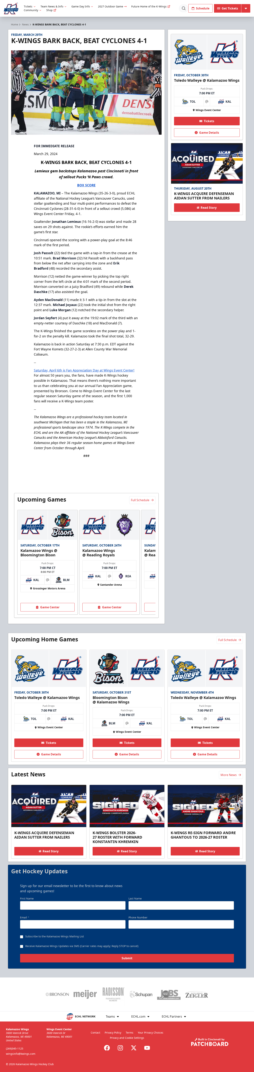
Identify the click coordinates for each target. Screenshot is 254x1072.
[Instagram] (120, 1048)
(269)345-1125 (14, 1048)
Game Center (50, 607)
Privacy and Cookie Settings (127, 1038)
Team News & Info (52, 6)
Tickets (28, 6)
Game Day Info (80, 6)
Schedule (202, 8)
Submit (127, 958)
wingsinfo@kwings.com (20, 1053)
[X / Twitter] (133, 1048)
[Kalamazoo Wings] (11, 8)
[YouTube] (147, 1048)
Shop (49, 10)
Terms (129, 1032)
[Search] (183, 8)
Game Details (209, 133)
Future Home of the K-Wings (149, 6)
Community (31, 10)
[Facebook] (107, 1048)
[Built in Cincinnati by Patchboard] (209, 1042)
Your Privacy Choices (150, 1032)
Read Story (209, 208)
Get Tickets (230, 8)
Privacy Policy (113, 1032)
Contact (95, 1032)
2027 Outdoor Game (110, 6)
